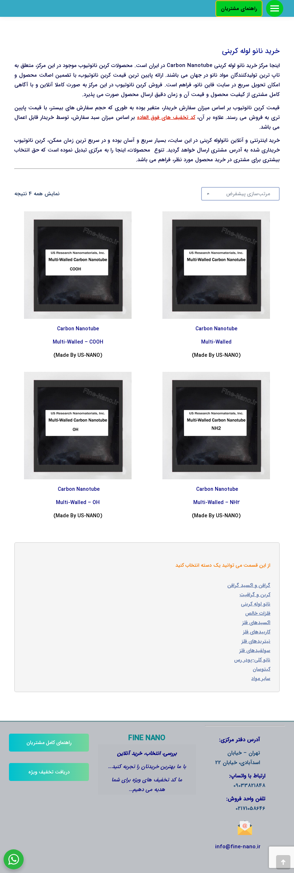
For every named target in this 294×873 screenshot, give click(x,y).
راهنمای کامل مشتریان (49, 743)
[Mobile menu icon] (274, 8)
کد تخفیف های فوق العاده (166, 117)
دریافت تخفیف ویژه (49, 772)
